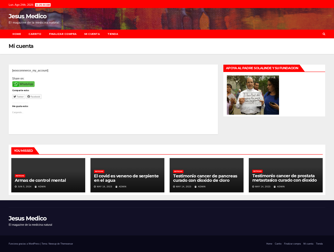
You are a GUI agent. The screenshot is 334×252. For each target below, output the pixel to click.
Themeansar (66, 243)
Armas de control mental (40, 180)
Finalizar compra (63, 34)
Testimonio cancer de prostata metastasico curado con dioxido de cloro (284, 180)
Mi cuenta (92, 34)
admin (42, 186)
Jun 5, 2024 (24, 186)
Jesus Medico (28, 16)
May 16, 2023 (104, 186)
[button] (324, 33)
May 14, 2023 (183, 186)
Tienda (113, 34)
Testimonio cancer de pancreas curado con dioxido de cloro (205, 178)
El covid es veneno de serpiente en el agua (126, 178)
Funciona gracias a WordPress (24, 243)
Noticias (20, 176)
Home (17, 34)
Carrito (35, 34)
